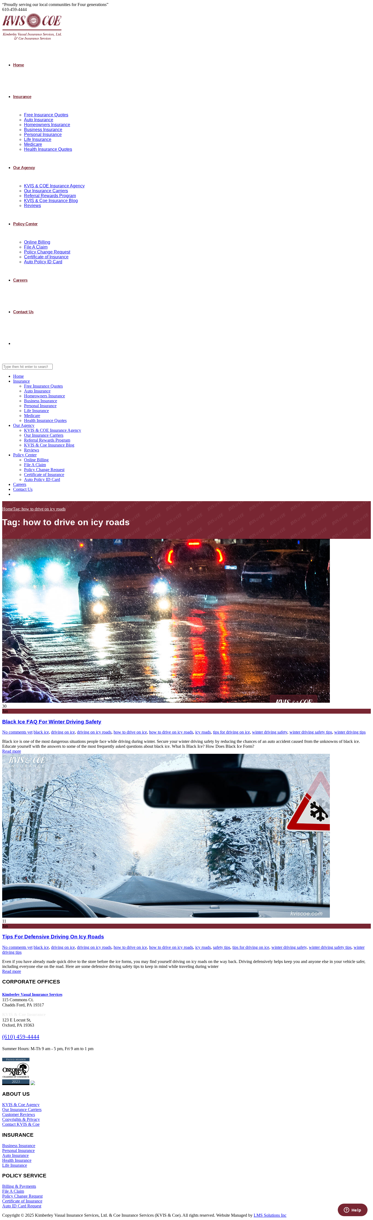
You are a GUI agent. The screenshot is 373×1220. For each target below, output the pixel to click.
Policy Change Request (47, 252)
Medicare (33, 144)
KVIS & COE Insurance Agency (54, 186)
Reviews (32, 205)
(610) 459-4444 (20, 1036)
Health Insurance (16, 1160)
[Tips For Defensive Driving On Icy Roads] (166, 916)
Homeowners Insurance (47, 124)
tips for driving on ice (231, 732)
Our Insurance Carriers (46, 190)
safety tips (221, 947)
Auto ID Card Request (21, 1206)
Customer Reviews (18, 1114)
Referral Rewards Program (50, 195)
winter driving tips (350, 732)
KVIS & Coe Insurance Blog (51, 200)
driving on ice (63, 732)
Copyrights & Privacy (21, 1119)
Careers (20, 280)
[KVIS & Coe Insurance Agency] (32, 39)
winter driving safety (269, 732)
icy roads (203, 732)
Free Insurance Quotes (46, 115)
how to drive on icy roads (171, 732)
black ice (41, 732)
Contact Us (23, 311)
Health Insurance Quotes (48, 149)
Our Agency (24, 167)
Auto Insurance (38, 119)
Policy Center (25, 223)
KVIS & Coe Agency (21, 1104)
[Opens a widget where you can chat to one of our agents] (353, 1210)
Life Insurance (37, 139)
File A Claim (36, 247)
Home (18, 65)
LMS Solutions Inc (270, 1215)
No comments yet (17, 732)
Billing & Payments (19, 1186)
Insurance (22, 96)
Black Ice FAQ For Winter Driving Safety (51, 722)
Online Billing (37, 242)
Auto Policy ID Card (43, 261)
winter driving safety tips (310, 732)
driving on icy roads (94, 732)
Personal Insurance (43, 134)
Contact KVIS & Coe (21, 1124)
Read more (11, 751)
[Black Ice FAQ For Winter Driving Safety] (166, 701)
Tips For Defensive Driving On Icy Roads (53, 937)
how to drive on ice (130, 732)
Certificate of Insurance (46, 257)
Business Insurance (43, 129)
